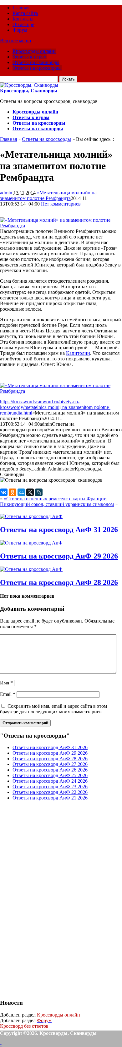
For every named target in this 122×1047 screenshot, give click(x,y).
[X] (30, 492)
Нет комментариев (61, 203)
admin (6, 192)
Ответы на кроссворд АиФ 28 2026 (59, 582)
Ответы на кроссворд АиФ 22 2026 (50, 792)
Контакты (23, 18)
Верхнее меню (15, 40)
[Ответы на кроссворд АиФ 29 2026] (31, 542)
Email (7, 694)
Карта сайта (25, 13)
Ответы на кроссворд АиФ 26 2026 (50, 769)
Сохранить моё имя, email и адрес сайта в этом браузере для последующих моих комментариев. (53, 708)
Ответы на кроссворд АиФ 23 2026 (50, 786)
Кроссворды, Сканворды (28, 90)
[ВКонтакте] (4, 492)
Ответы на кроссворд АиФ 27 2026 (50, 764)
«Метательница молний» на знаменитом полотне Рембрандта (48, 195)
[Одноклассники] (12, 492)
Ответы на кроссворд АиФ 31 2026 (59, 530)
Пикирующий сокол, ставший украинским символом (57, 504)
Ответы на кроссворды (37, 68)
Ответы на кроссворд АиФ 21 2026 (50, 797)
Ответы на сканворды (36, 62)
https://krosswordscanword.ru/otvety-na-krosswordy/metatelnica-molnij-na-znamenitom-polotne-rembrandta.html (55, 407)
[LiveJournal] (39, 492)
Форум (20, 30)
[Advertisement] (47, 899)
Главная (21, 7)
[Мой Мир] (21, 492)
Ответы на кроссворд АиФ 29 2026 (59, 556)
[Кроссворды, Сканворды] (29, 85)
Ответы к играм (30, 56)
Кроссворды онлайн (34, 51)
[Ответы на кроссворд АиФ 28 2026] (31, 569)
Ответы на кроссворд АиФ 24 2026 (50, 781)
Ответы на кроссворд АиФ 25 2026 (50, 775)
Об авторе (23, 24)
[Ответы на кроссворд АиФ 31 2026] (31, 516)
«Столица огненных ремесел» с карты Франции (55, 498)
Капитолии (78, 353)
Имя (6, 682)
